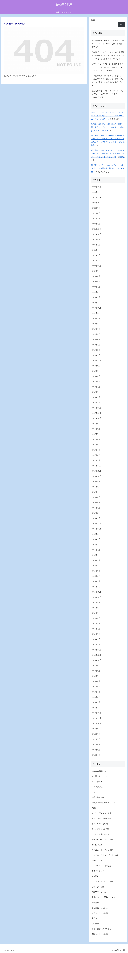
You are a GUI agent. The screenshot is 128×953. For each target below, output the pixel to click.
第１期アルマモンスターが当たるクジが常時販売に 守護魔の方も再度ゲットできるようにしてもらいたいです (107, 139)
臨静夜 (122, 157)
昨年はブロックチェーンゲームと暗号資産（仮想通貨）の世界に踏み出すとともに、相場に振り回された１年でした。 (108, 55)
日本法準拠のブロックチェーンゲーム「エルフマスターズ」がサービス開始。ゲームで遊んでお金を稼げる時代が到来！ (108, 81)
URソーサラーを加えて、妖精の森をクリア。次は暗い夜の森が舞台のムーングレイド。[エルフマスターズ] (108, 67)
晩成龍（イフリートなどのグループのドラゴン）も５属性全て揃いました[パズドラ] (107, 168)
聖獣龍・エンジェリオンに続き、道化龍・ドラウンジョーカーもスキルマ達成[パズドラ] (107, 127)
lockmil (105, 131)
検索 (93, 20)
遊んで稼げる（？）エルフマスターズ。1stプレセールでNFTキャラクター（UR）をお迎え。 (108, 94)
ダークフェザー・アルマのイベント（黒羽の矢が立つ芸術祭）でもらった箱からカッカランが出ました (107, 115)
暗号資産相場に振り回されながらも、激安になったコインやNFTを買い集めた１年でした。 (108, 43)
